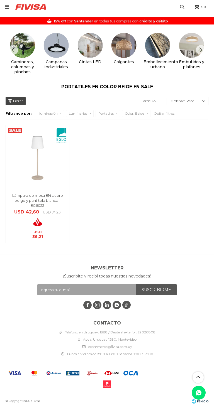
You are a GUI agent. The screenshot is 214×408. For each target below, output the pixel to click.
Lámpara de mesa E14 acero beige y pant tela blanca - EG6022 (37, 200)
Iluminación (48, 113)
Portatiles (106, 113)
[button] (201, 50)
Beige (134, 113)
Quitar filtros (164, 113)
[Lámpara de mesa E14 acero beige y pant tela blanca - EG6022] (37, 157)
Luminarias (78, 113)
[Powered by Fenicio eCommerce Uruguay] (200, 401)
